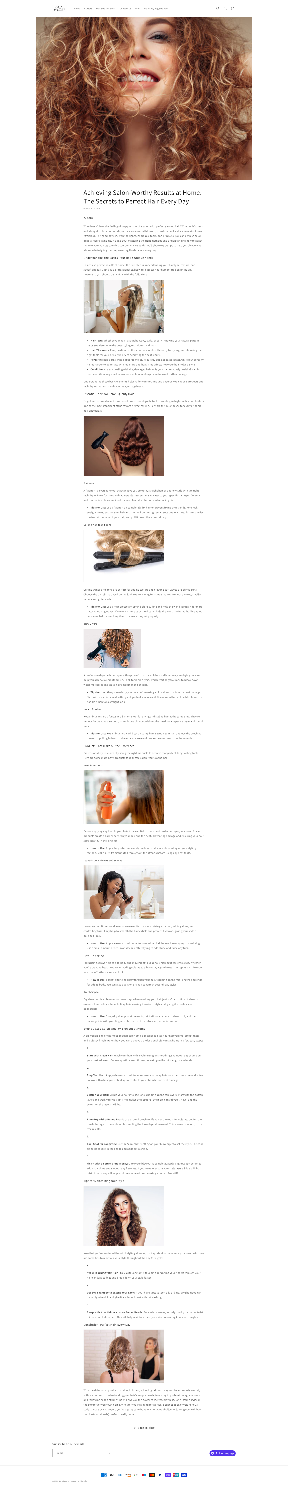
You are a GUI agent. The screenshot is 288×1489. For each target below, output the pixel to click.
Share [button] (90, 217)
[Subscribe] (108, 1453)
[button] (218, 8)
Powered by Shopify (78, 1481)
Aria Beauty (64, 1481)
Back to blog (146, 1428)
